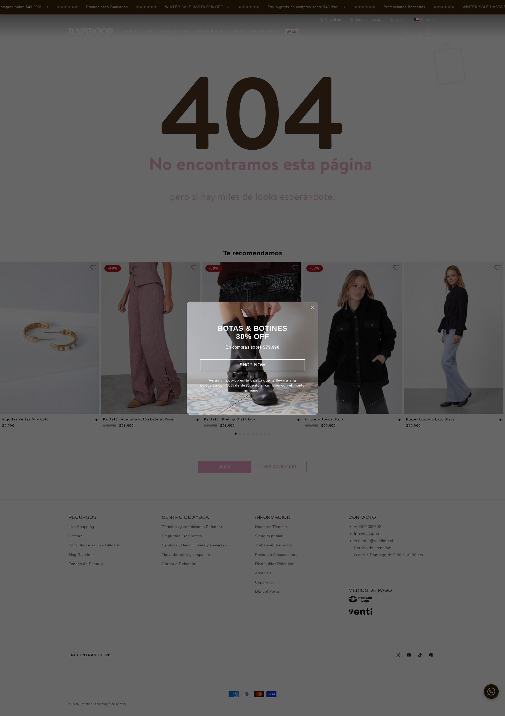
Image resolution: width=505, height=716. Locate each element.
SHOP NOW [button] (252, 364)
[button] (312, 308)
